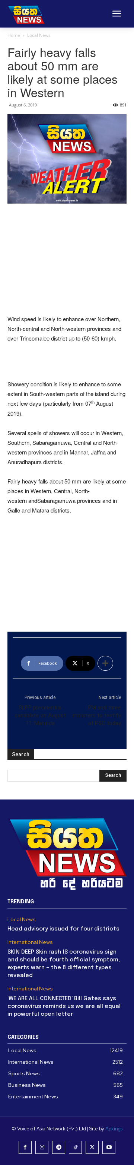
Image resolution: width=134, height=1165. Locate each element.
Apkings (113, 1129)
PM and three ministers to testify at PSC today (97, 715)
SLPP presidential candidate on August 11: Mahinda (40, 715)
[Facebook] (25, 1147)
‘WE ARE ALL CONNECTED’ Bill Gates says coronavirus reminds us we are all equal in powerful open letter (64, 1006)
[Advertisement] (67, 259)
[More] (105, 663)
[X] (92, 1147)
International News (30, 942)
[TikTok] (75, 1147)
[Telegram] (58, 1147)
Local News (39, 35)
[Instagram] (41, 1147)
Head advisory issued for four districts (63, 929)
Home (13, 35)
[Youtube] (108, 1147)
